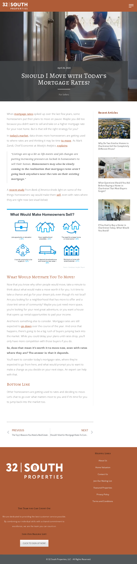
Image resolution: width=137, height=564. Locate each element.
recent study (17, 189)
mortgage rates (23, 114)
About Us (103, 460)
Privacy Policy (103, 494)
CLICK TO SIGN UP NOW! (34, 543)
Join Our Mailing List (103, 480)
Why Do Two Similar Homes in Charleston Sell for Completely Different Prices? (113, 146)
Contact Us (103, 474)
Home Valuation (102, 467)
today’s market (19, 135)
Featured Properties (103, 487)
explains (62, 145)
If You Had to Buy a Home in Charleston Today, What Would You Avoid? (113, 228)
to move (66, 140)
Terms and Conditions (103, 501)
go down (26, 326)
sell (59, 194)
